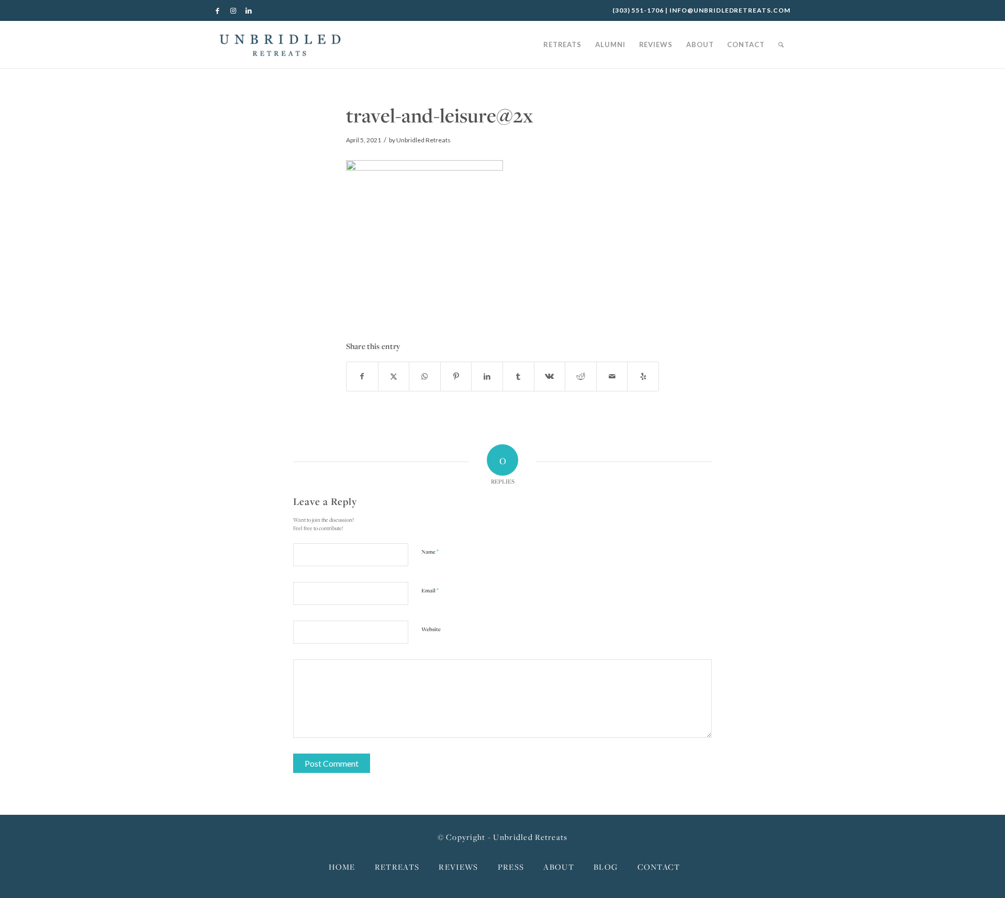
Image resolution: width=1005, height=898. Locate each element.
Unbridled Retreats (423, 140)
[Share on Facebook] (362, 376)
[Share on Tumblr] (518, 376)
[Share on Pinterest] (456, 376)
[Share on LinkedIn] (487, 376)
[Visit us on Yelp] (643, 376)
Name (430, 551)
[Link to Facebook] (218, 10)
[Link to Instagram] (233, 10)
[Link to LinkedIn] (249, 10)
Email (430, 590)
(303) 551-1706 (638, 10)
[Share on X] (393, 376)
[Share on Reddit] (580, 376)
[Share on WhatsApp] (424, 376)
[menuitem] (562, 44)
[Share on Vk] (549, 376)
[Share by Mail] (612, 376)
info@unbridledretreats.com (729, 10)
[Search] (781, 44)
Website (431, 629)
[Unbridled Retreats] (280, 44)
